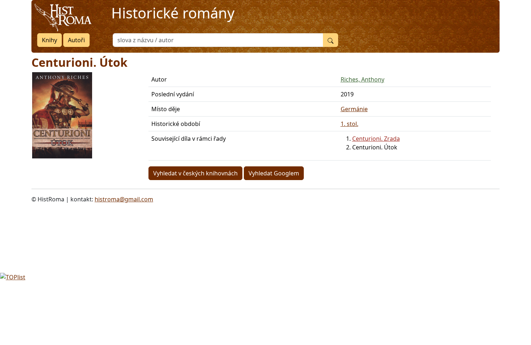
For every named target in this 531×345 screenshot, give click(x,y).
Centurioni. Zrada (376, 139)
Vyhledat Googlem (274, 173)
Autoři (76, 40)
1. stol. (349, 124)
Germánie (354, 109)
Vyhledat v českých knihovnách (195, 173)
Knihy (49, 40)
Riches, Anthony (362, 79)
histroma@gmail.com (124, 199)
